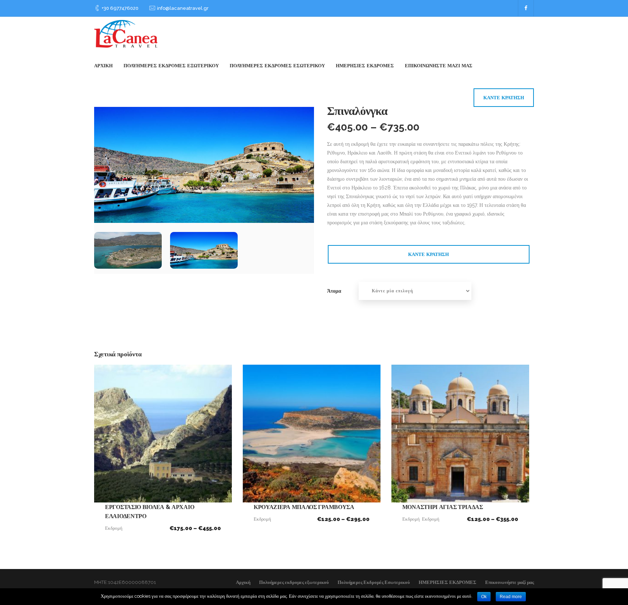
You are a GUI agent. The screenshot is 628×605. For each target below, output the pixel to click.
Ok (484, 596)
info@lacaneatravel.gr (183, 8)
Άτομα (334, 291)
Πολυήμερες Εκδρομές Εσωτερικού (277, 65)
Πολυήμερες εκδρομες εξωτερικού (171, 65)
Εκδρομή (113, 528)
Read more (511, 596)
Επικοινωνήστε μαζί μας (438, 65)
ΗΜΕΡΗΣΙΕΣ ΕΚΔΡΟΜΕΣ (365, 65)
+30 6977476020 (120, 8)
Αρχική (103, 65)
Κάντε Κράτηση (503, 97)
